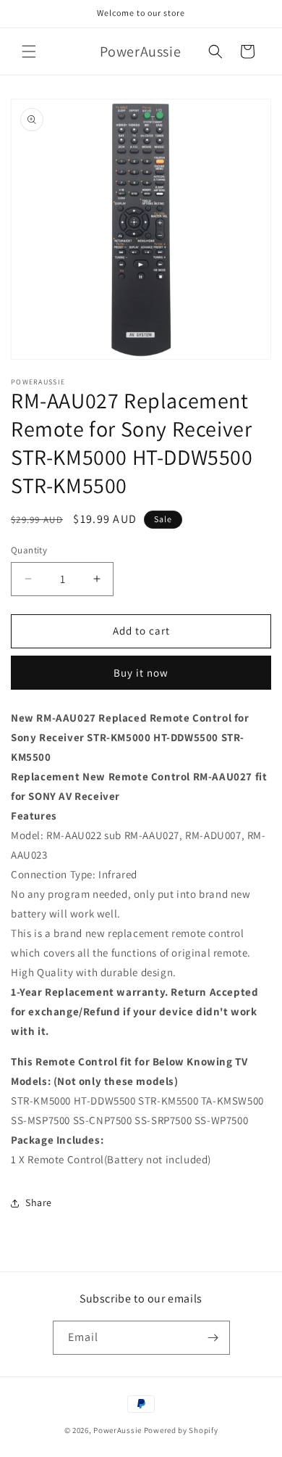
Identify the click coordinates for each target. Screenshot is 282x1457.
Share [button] (38, 1202)
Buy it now (141, 673)
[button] (29, 51)
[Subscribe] (213, 1338)
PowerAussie (117, 1430)
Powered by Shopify (181, 1430)
